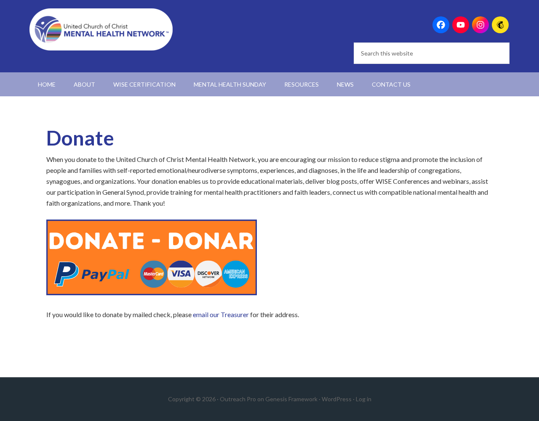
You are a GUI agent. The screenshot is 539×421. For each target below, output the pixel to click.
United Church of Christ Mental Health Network (101, 29)
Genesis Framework (291, 398)
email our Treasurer (221, 314)
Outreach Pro (238, 398)
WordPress (337, 398)
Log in (363, 398)
